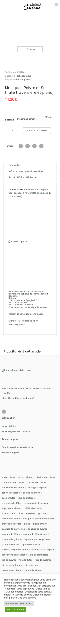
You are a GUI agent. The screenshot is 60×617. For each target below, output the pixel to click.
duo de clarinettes (32, 493)
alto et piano (8, 477)
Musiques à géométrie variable (38, 518)
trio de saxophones (12, 565)
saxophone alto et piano (14, 555)
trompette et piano (33, 570)
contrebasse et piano (13, 487)
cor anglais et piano (37, 487)
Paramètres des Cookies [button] (19, 603)
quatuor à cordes (11, 544)
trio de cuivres (9, 560)
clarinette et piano (36, 482)
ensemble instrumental (36, 503)
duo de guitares (26, 498)
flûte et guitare (33, 508)
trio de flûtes (25, 560)
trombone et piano (11, 570)
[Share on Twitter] (20, 146)
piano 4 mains (40, 523)
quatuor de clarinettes (13, 529)
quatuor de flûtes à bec (35, 534)
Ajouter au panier (37, 131)
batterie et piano (46, 477)
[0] (57, 7)
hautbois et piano (11, 518)
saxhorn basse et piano (43, 549)
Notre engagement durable (16, 431)
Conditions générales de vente (18, 447)
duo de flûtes (8, 498)
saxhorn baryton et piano (15, 549)
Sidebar (31, 49)
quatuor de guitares (12, 539)
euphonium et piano (12, 508)
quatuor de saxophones (37, 539)
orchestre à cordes (11, 523)
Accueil (5, 27)
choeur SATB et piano (13, 482)
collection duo (36, 27)
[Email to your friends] (34, 146)
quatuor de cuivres (37, 529)
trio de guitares (43, 560)
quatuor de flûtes (11, 534)
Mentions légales (10, 452)
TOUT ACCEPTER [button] (15, 609)
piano (27, 523)
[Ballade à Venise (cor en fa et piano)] (4, 60)
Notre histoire (9, 426)
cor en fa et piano (11, 493)
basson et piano (26, 477)
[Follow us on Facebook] (4, 412)
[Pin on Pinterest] (41, 146)
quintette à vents (31, 544)
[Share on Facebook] (27, 146)
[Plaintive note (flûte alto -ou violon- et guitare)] (56, 60)
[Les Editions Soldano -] (34, 7)
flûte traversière (26, 513)
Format (9, 120)
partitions (19, 27)
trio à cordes (31, 565)
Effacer (48, 117)
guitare (42, 513)
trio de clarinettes (39, 555)
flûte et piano (23, 79)
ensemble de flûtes (12, 503)
